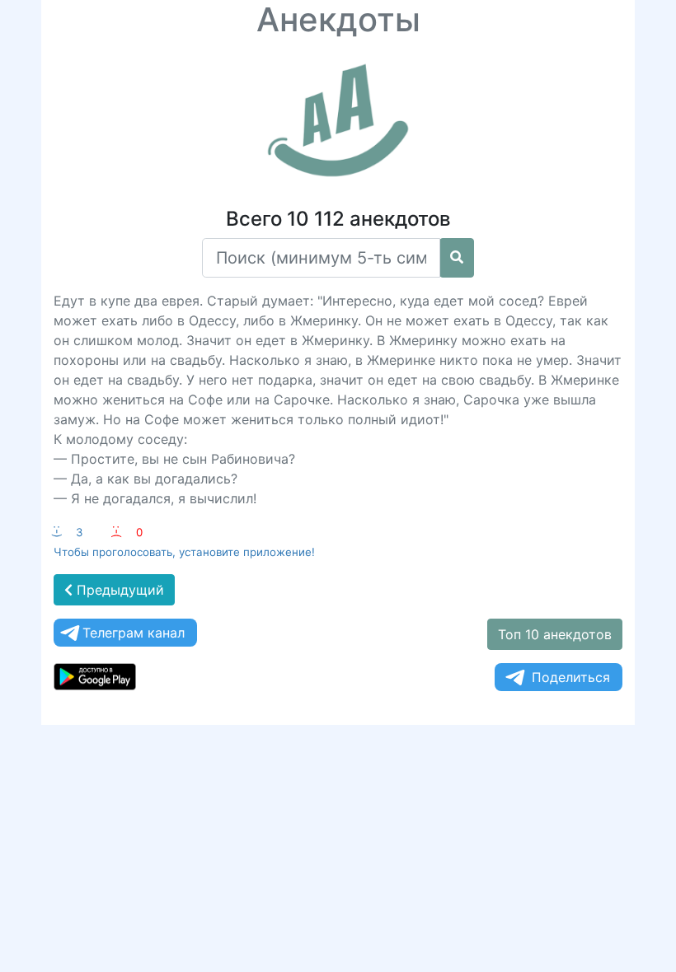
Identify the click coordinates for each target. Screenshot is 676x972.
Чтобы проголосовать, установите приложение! (184, 551)
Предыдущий (118, 590)
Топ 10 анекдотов (555, 634)
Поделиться (571, 677)
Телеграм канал (133, 632)
